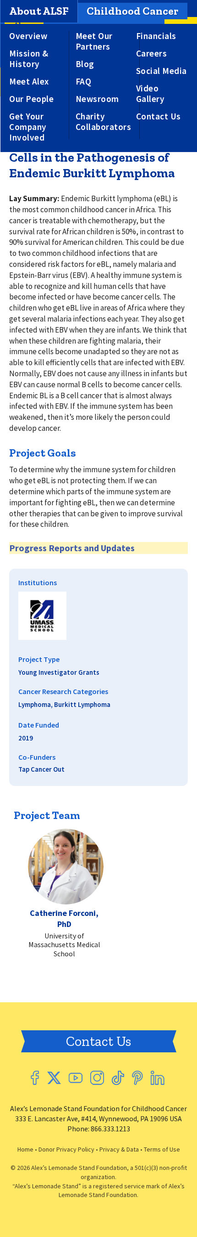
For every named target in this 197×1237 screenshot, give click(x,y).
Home (25, 1149)
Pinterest (137, 1078)
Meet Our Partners (94, 41)
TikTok (118, 1078)
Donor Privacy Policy (66, 1149)
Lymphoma (34, 704)
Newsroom (97, 99)
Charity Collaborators (103, 121)
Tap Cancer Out (41, 769)
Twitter (54, 1078)
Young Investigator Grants (58, 672)
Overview (28, 36)
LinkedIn (157, 1078)
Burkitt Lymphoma (82, 704)
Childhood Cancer (132, 10)
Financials (156, 36)
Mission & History (29, 58)
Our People (31, 99)
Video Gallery (150, 93)
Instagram (97, 1078)
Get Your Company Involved (28, 127)
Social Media (161, 71)
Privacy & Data (119, 1149)
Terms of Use (162, 1149)
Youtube (75, 1078)
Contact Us (158, 116)
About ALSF (39, 10)
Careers (151, 53)
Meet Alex (29, 81)
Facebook (35, 1078)
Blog (85, 64)
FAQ (84, 81)
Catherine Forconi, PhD (64, 918)
